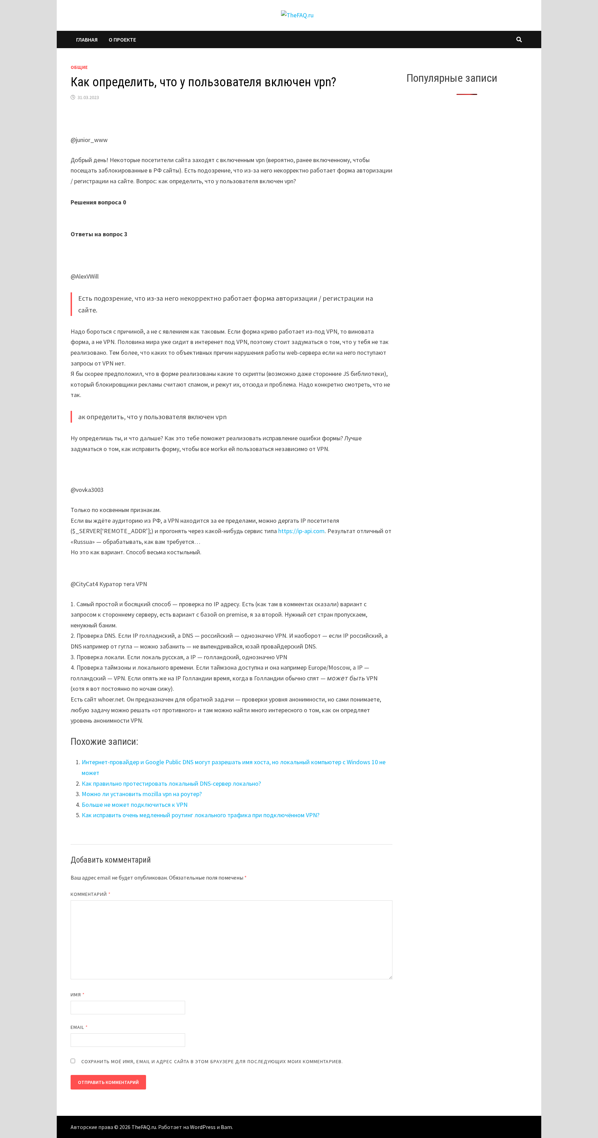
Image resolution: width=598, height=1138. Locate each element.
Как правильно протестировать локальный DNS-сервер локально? (171, 783)
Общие (79, 67)
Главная (87, 39)
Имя (78, 994)
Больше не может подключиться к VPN (135, 805)
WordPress (203, 1126)
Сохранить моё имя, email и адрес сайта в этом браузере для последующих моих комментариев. (212, 1061)
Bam (226, 1126)
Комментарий (91, 894)
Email (79, 1027)
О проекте (122, 39)
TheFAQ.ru (144, 1126)
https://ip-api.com (301, 531)
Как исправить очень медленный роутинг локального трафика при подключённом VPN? (200, 815)
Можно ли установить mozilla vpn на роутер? (142, 794)
